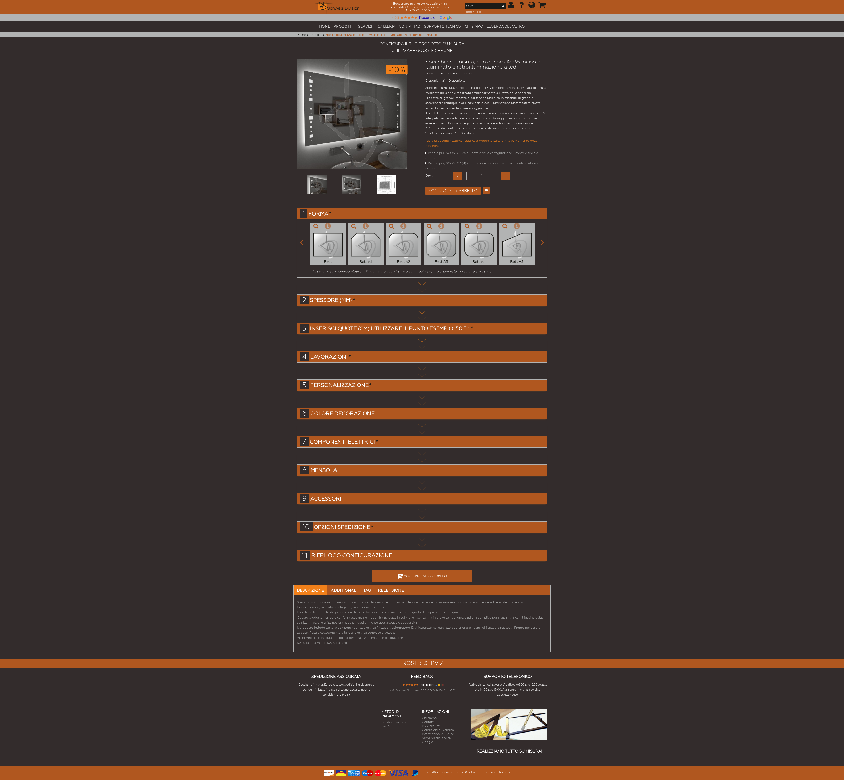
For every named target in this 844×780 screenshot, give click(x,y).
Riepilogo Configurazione (351, 555)
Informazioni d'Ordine (438, 734)
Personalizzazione (340, 385)
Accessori (325, 498)
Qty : (429, 175)
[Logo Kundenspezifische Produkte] (338, 7)
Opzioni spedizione (343, 527)
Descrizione (310, 590)
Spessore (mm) (332, 300)
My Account (431, 725)
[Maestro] (367, 772)
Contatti (428, 722)
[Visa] (398, 772)
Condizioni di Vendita (438, 730)
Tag (367, 590)
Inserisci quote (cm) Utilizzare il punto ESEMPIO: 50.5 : (391, 328)
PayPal (386, 726)
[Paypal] (415, 772)
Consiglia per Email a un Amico (486, 190)
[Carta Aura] (341, 772)
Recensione (391, 590)
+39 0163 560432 (422, 10)
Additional (343, 590)
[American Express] (354, 772)
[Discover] (329, 772)
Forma (320, 213)
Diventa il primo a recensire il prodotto (449, 73)
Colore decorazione (342, 413)
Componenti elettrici (343, 441)
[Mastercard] (380, 772)
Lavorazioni (330, 356)
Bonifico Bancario (394, 722)
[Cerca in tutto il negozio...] (503, 6)
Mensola (324, 470)
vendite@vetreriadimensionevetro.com (423, 7)
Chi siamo (429, 718)
